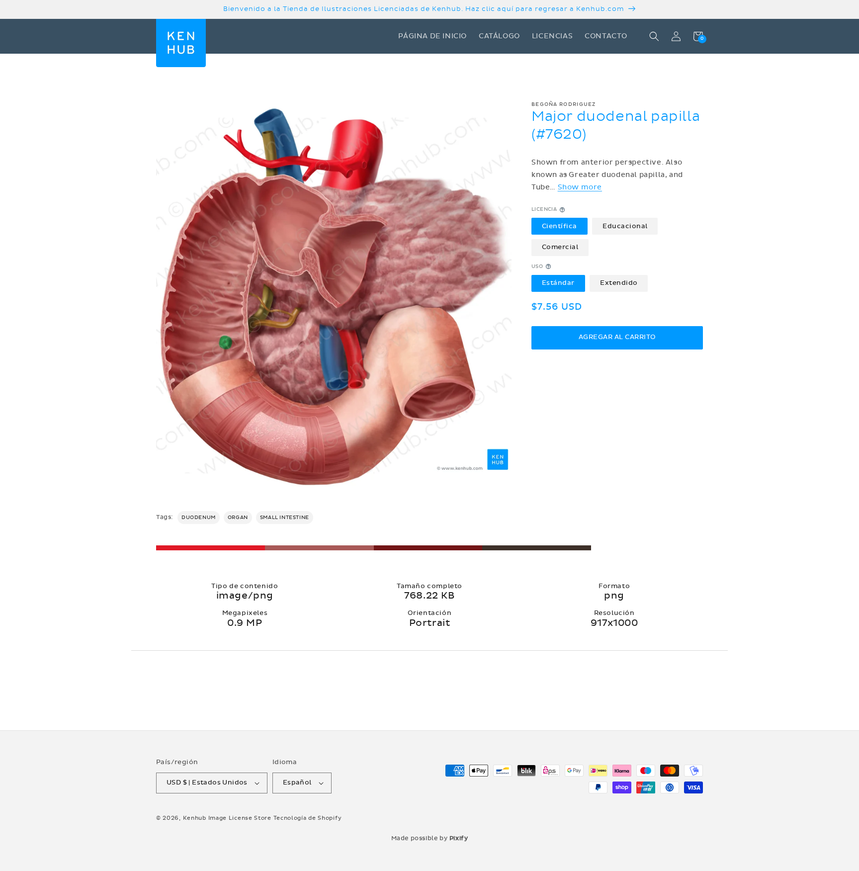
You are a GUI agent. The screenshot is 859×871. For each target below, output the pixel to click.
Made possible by (429, 838)
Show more (580, 187)
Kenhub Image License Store (227, 818)
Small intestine (284, 518)
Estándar (558, 283)
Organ (238, 518)
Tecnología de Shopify (307, 818)
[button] (654, 36)
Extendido (619, 283)
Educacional (625, 226)
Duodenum (198, 518)
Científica (559, 226)
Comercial (560, 247)
